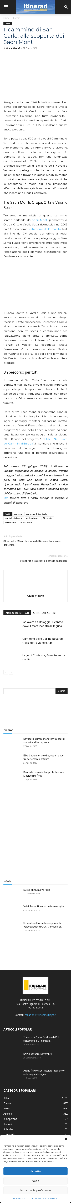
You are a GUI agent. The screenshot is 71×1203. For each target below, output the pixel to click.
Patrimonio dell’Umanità (45, 229)
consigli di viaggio (13, 518)
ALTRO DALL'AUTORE (44, 613)
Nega (35, 1181)
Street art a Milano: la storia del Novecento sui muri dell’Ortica (32, 543)
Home (6, 18)
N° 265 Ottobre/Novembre (37, 1054)
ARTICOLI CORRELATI (17, 613)
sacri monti (10, 522)
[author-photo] (35, 590)
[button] (66, 1139)
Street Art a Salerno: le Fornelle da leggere (44, 560)
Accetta (35, 1171)
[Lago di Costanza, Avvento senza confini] (12, 659)
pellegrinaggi (32, 518)
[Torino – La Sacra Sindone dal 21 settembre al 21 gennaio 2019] (12, 1042)
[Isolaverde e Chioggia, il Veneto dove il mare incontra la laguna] (12, 626)
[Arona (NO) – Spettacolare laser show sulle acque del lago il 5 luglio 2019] (12, 1075)
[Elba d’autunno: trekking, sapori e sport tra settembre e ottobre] (12, 760)
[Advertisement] (35, 830)
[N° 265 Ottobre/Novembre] (12, 1058)
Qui (5, 498)
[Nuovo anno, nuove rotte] (12, 894)
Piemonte (47, 518)
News (7, 881)
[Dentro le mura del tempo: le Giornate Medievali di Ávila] (12, 777)
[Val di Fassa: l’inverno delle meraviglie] (12, 911)
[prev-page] (5, 672)
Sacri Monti (40, 220)
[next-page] (11, 672)
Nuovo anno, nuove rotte (36, 889)
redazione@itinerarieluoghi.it (40, 1014)
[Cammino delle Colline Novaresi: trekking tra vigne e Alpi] (12, 643)
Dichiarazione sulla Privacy (44, 1198)
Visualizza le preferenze (35, 1190)
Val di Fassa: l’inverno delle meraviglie (43, 906)
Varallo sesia (25, 522)
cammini (18, 514)
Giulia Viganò (13, 48)
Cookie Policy (18, 1198)
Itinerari (16, 18)
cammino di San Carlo (36, 514)
